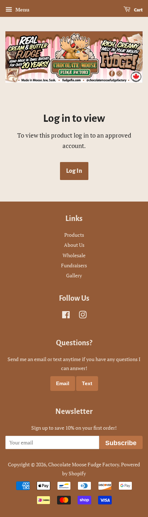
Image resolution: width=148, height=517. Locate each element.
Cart (138, 10)
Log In (74, 171)
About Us (74, 244)
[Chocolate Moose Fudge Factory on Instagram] (83, 316)
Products (74, 234)
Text (87, 383)
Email (62, 383)
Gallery (74, 275)
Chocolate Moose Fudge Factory (83, 464)
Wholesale (74, 255)
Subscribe (121, 443)
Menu (21, 9)
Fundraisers (74, 265)
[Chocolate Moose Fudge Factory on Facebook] (66, 316)
